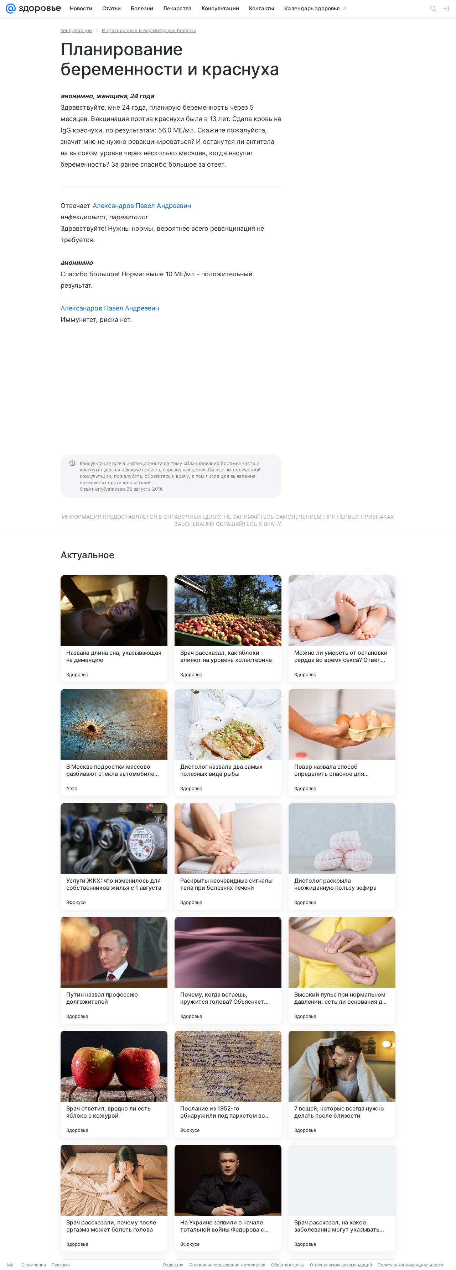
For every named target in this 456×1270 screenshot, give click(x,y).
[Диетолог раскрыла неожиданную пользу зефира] (342, 856)
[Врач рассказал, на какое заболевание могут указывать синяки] (342, 1198)
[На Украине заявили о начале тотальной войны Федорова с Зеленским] (228, 1198)
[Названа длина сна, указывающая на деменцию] (114, 628)
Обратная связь (287, 1265)
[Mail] (11, 8)
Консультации (76, 30)
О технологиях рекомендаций (341, 1265)
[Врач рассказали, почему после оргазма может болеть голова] (114, 1198)
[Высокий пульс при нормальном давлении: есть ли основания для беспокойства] (342, 970)
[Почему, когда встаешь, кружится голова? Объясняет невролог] (228, 970)
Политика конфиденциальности (410, 1265)
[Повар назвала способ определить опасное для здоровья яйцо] (342, 742)
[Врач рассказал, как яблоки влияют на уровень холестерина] (228, 628)
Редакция (173, 1265)
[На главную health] (38, 8)
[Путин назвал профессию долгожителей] (114, 970)
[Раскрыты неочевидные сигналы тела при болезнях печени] (228, 856)
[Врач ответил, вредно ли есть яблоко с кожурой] (114, 1084)
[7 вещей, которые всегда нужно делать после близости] (342, 1084)
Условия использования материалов (227, 1265)
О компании (33, 1265)
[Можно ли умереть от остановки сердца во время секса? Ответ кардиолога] (342, 628)
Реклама (61, 1265)
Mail (11, 1265)
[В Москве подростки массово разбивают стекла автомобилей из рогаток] (114, 742)
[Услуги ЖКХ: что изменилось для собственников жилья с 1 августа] (114, 856)
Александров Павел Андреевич (142, 205)
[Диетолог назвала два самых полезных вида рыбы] (228, 742)
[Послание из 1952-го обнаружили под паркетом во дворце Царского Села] (228, 1084)
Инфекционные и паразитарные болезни (149, 30)
